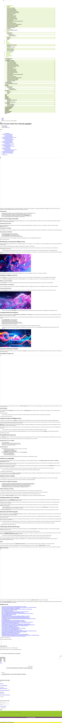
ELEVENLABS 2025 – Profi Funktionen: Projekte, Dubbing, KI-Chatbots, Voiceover (15, 616)
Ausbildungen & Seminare (10, 7)
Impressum (8, 36)
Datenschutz (9, 37)
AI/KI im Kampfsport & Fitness (12, 17)
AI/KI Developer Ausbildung (11, 23)
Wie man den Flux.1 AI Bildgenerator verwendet (9, 626)
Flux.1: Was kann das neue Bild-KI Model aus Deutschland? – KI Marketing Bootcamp (15, 611)
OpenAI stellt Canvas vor (6, 619)
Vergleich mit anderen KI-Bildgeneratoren (8, 144)
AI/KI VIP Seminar (10, 22)
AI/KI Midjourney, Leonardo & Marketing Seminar (15, 74)
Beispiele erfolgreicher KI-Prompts (9, 150)
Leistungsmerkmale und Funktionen (7, 141)
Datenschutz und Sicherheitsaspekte (8, 152)
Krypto (6, 84)
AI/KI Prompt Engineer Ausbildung (12, 11)
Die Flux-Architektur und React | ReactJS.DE (9, 614)
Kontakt (8, 38)
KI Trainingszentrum (9, 5)
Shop (7, 41)
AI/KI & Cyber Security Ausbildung (12, 25)
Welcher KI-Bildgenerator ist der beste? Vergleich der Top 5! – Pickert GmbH (14, 621)
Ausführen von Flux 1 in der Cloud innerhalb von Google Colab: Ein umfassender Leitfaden (16, 623)
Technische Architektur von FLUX (7, 138)
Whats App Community (10, 49)
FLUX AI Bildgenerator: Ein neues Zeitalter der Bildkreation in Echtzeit (13, 620)
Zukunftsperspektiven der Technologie (8, 151)
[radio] (32, 641)
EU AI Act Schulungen (10, 51)
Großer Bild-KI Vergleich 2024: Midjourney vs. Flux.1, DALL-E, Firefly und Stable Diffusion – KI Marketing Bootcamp (20, 635)
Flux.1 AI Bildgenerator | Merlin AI (7, 610)
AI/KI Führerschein (10, 14)
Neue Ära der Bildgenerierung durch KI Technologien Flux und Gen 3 (13, 612)
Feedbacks (7, 42)
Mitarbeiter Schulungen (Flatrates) (12, 83)
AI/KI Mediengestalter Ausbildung (12, 26)
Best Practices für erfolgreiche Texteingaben (11, 149)
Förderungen (8, 53)
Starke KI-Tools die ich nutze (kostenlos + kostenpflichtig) (11, 608)
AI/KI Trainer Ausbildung (11, 27)
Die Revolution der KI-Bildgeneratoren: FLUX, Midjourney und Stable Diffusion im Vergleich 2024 (17, 622)
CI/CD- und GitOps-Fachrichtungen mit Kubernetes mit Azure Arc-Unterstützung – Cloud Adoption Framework (19, 630)
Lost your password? (3, 706)
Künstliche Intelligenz (11, 653)
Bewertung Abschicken (3, 646)
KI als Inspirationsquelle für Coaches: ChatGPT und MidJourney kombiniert (14, 674)
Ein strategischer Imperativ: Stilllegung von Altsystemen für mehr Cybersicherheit (14, 631)
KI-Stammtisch (7, 112)
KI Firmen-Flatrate (9, 55)
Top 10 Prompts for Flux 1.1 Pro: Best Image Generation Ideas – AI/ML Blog (14, 628)
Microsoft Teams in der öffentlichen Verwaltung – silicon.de (11, 632)
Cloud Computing (4, 653)
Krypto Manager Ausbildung (11, 9)
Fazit (3, 153)
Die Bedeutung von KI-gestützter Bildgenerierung (9, 137)
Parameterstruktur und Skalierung (9, 139)
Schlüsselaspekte (7, 133)
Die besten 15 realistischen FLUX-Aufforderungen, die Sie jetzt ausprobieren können (15, 634)
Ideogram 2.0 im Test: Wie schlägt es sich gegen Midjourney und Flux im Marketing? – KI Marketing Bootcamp (19, 607)
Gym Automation (11, 34)
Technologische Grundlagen (8, 135)
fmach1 (6, 125)
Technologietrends (17, 653)
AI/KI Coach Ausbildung (11, 8)
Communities (8, 47)
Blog (7, 40)
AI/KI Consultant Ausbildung (11, 10)
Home (3, 118)
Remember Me (3, 707)
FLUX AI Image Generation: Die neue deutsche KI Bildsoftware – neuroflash (14, 606)
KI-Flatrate (8, 54)
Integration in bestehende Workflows (8, 142)
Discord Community (10, 50)
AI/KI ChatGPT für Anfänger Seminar (13, 12)
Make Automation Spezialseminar (12, 72)
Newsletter (7, 97)
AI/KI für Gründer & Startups (11, 15)
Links (8, 39)
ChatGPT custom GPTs (12, 35)
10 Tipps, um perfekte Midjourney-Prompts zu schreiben (10, 627)
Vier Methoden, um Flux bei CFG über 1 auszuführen (10, 633)
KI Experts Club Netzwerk (11, 46)
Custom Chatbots (9, 32)
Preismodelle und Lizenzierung (7, 145)
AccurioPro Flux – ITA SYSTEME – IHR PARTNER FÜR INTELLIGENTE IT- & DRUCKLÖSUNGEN (18, 618)
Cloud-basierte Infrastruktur (8, 140)
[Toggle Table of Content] (0, 131)
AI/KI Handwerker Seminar (11, 16)
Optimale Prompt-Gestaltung (7, 148)
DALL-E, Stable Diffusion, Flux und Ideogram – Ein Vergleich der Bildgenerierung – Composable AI (17, 613)
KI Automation (9, 33)
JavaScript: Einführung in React (7, 615)
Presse (7, 56)
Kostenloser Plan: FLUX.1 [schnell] (9, 146)
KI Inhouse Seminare (9, 29)
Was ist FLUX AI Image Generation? (8, 134)
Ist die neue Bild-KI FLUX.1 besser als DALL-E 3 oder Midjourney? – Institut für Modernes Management (18, 624)
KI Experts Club (8, 43)
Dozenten (8, 6)
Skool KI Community (10, 48)
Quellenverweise (5, 154)
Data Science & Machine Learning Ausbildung (14, 24)
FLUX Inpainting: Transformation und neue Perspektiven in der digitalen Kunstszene (15, 625)
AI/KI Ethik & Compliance (11, 13)
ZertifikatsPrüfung (9, 52)
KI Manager (9, 28)
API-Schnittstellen (7, 143)
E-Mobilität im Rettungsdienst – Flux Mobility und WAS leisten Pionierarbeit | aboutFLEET (16, 617)
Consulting (8, 31)
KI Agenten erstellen (10, 73)
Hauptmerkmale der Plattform (9, 136)
